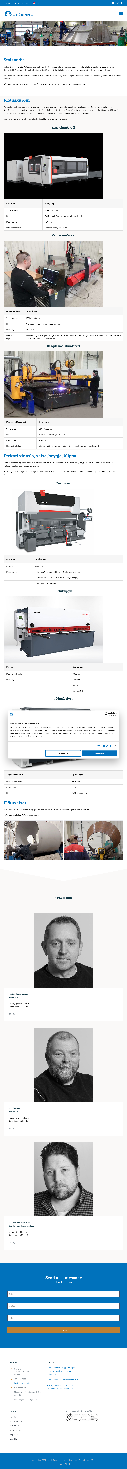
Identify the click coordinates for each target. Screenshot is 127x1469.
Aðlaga (62, 753)
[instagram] (118, 3)
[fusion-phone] (14, 1014)
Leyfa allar (99, 753)
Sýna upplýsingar (104, 746)
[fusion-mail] (10, 1014)
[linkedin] (122, 3)
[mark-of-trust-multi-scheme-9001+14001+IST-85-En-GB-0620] (82, 1414)
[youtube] (113, 3)
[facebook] (109, 3)
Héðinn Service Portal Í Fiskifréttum (63, 1379)
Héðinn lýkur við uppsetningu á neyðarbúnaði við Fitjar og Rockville (61, 1370)
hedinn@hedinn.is (22, 1383)
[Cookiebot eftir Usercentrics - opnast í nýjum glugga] (106, 714)
